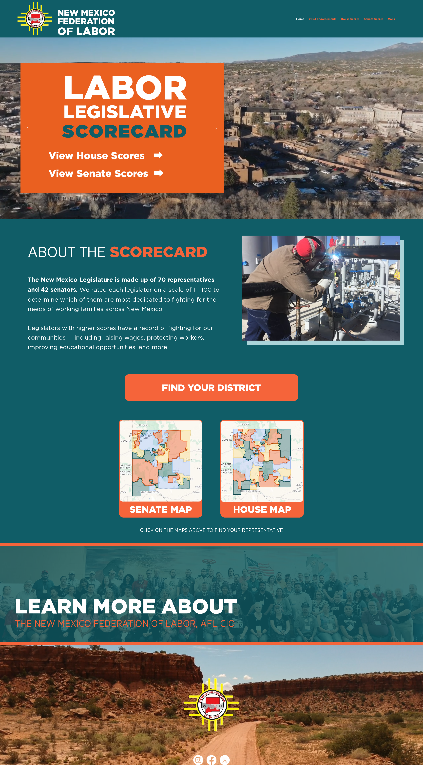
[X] (225, 760)
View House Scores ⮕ (106, 155)
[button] (391, 19)
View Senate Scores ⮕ (106, 173)
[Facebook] (211, 760)
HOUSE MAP (262, 509)
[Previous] (27, 128)
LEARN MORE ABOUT (126, 606)
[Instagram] (198, 760)
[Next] (216, 128)
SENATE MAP (161, 509)
